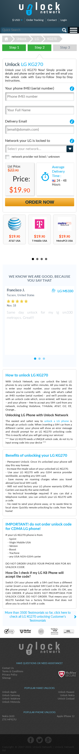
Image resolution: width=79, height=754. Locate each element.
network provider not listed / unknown (36, 156)
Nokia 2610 (8, 716)
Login (64, 20)
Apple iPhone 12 (65, 716)
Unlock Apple (9, 692)
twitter (39, 740)
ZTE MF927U (9, 719)
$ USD (16, 20)
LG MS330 (65, 291)
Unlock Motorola (11, 702)
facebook (30, 740)
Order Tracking (34, 20)
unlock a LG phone (56, 421)
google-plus (48, 740)
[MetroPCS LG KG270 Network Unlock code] (64, 224)
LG (37, 39)
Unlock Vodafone (11, 698)
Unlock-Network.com (39, 648)
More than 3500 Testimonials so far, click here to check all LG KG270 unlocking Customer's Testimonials (38, 616)
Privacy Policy (9, 675)
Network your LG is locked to (27, 140)
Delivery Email (16, 121)
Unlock (21, 39)
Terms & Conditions (12, 671)
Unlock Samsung (11, 695)
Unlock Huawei (66, 692)
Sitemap (6, 678)
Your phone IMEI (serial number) (29, 88)
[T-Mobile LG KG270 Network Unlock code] (39, 224)
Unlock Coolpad (66, 698)
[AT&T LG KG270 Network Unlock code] (14, 224)
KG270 (52, 39)
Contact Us (8, 668)
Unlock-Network (39, 8)
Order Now (39, 201)
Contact (52, 20)
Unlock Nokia (67, 695)
